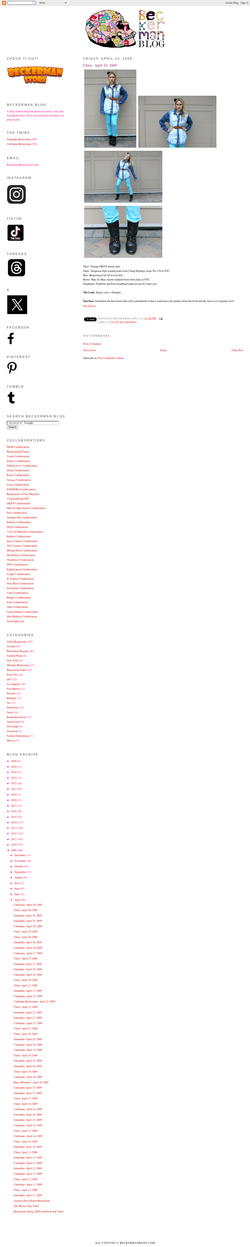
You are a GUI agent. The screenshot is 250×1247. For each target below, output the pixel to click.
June (17, 888)
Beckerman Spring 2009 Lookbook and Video (38, 1211)
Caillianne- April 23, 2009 (28, 996)
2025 (14, 766)
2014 (14, 822)
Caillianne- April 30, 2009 (28, 905)
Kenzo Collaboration (18, 475)
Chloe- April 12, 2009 (26, 1179)
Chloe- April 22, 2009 (26, 1007)
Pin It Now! (89, 306)
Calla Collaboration (17, 593)
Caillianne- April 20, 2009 (28, 1044)
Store (10, 712)
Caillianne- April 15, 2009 (28, 1125)
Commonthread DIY (18, 498)
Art (9, 703)
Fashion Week (14, 655)
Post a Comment (92, 344)
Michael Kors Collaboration (22, 550)
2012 (14, 833)
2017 (14, 806)
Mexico (11, 740)
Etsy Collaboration (17, 513)
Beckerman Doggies (18, 651)
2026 (14, 761)
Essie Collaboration (17, 602)
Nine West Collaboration (20, 583)
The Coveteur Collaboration (22, 546)
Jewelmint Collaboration (20, 588)
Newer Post (89, 350)
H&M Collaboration (18, 447)
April (17, 900)
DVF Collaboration (17, 564)
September (20, 872)
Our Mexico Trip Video (26, 1206)
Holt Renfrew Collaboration (22, 616)
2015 (14, 817)
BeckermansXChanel (18, 451)
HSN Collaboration (17, 527)
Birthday (11, 698)
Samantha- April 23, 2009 (28, 990)
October (19, 866)
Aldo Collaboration (17, 607)
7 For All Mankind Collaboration (25, 531)
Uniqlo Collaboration (18, 574)
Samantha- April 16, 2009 (28, 1114)
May (17, 894)
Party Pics (12, 674)
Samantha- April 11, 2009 (28, 1195)
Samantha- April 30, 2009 (28, 915)
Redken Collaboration (19, 536)
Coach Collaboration (18, 456)
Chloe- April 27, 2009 (26, 958)
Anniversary (13, 722)
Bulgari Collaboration (19, 597)
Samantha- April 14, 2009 (28, 1147)
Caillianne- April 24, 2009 (28, 974)
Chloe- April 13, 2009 (26, 1152)
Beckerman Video (16, 670)
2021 (14, 789)
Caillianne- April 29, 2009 (28, 926)
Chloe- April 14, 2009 (26, 1141)
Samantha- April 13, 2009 (28, 1157)
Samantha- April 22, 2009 (28, 1012)
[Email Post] (160, 318)
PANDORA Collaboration (21, 489)
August (18, 877)
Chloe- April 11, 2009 (26, 1190)
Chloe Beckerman (123, 322)
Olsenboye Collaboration (20, 560)
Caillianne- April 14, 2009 (28, 1136)
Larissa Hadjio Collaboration (22, 612)
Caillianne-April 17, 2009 (28, 1087)
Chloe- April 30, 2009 (26, 910)
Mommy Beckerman (18, 665)
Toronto (11, 646)
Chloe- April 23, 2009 (26, 985)
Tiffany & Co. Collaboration (22, 465)
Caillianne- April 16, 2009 (28, 1109)
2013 (14, 828)
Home (163, 350)
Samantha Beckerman (18, 139)
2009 (14, 850)
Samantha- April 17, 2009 (28, 1093)
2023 (14, 778)
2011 (14, 839)
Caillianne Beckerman (19, 144)
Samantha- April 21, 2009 (28, 1017)
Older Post (237, 350)
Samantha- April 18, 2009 (28, 1066)
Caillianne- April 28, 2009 (28, 948)
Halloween (13, 707)
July (17, 883)
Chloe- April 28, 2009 (26, 937)
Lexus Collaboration (18, 484)
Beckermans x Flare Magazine (23, 494)
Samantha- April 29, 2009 (28, 921)
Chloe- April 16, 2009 (26, 1104)
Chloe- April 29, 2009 (26, 931)
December (20, 855)
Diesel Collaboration (18, 470)
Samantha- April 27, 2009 (28, 964)
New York (12, 660)
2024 (14, 772)
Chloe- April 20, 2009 (26, 1034)
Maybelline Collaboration (21, 555)
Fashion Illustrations (18, 736)
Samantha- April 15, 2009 (28, 1120)
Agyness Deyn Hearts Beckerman (32, 1200)
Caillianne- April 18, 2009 (28, 1077)
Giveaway (12, 731)
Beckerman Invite (16, 717)
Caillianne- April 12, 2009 (28, 1174)
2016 (14, 811)
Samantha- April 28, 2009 (28, 942)
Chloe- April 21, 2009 (26, 1028)
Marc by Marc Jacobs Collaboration (26, 508)
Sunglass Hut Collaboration (22, 517)
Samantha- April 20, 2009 (28, 1039)
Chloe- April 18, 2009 (26, 1071)
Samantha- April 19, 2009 (28, 1060)
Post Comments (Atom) (111, 358)
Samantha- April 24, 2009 (28, 969)
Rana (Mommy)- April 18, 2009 (31, 1082)
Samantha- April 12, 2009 (28, 1168)
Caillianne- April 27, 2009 (28, 953)
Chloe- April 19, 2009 (26, 1055)
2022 (14, 783)
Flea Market (13, 688)
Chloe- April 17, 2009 (26, 1098)
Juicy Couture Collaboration (22, 541)
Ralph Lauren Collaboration (22, 569)
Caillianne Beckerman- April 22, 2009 (34, 1001)
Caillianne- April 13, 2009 (28, 1163)
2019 (14, 794)
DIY (9, 679)
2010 (14, 844)
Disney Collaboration (18, 461)
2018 (14, 800)
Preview (11, 693)
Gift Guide (13, 726)
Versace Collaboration (19, 480)
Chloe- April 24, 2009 (100, 65)
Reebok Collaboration (19, 522)
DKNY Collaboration (18, 503)
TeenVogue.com (15, 621)
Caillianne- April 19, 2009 (28, 1050)
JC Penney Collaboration (20, 579)
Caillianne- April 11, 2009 (28, 1184)
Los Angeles (13, 684)
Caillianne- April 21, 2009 (28, 1023)
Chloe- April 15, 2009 (26, 1131)
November (20, 861)
